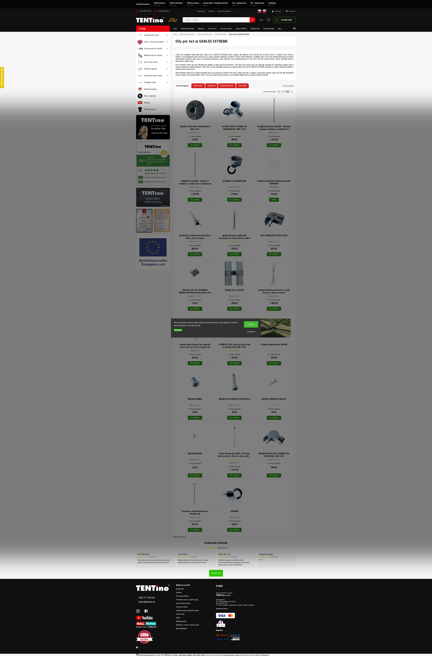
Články (178, 618)
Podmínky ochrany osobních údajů (187, 600)
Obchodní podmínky (224, 11)
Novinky (147, 102)
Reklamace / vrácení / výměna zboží (187, 625)
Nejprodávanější (226, 86)
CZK (261, 20)
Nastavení (178, 330)
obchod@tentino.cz (146, 602)
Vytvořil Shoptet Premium (146, 655)
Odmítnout (251, 331)
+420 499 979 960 (159, 133)
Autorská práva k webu (183, 603)
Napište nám (201, 11)
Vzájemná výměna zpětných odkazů (187, 610)
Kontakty (212, 11)
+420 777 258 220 (146, 597)
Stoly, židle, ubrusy (151, 62)
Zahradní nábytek (150, 69)
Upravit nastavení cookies (231, 655)
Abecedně (242, 86)
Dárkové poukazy (150, 89)
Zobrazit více (216, 573)
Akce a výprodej (150, 96)
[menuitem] (176, 28)
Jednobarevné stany (151, 35)
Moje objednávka (181, 628)
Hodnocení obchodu (216, 542)
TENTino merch (150, 109)
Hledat (252, 20)
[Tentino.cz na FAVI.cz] (155, 637)
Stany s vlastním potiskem (154, 42)
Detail (274, 200)
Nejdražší (211, 86)
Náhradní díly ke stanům (153, 55)
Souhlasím (251, 324)
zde (199, 326)
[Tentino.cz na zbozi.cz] (155, 647)
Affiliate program (181, 621)
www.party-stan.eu (222, 608)
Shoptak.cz (265, 655)
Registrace (292, 11)
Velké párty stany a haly (153, 75)
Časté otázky (180, 614)
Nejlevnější (198, 86)
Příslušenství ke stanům (153, 48)
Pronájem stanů (150, 82)
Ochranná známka (182, 607)
